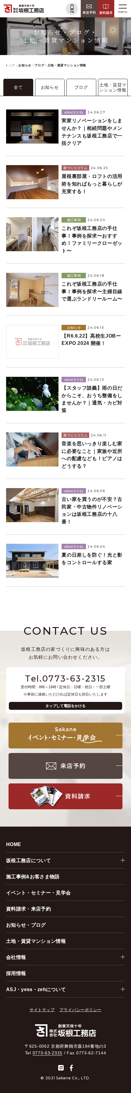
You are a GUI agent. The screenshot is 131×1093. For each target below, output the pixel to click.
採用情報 (16, 973)
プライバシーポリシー (80, 1010)
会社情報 (16, 957)
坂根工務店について (28, 860)
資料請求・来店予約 (28, 908)
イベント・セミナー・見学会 (38, 892)
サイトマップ (42, 1010)
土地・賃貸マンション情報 (36, 941)
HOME (13, 844)
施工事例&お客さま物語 (33, 876)
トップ (10, 65)
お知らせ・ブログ (26, 925)
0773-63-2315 (47, 1052)
